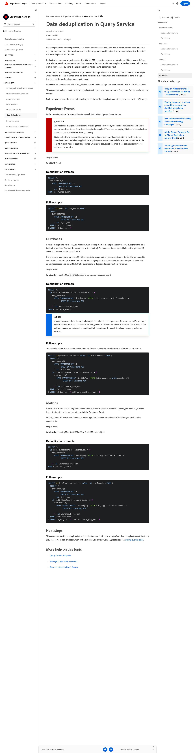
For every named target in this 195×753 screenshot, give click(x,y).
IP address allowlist (12, 180)
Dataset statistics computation (17, 126)
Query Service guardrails (14, 50)
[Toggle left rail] (36, 10)
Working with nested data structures (19, 88)
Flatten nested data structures (17, 93)
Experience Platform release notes (17, 190)
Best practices (10, 164)
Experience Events (165, 27)
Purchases (163, 43)
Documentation (53, 16)
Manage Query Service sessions (63, 561)
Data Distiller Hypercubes (14, 132)
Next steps (163, 75)
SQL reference (10, 169)
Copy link (177, 17)
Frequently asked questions (15, 175)
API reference (10, 185)
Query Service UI (11, 143)
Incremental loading (13, 109)
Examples (8, 78)
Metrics (162, 59)
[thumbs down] (111, 749)
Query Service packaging (14, 44)
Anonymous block (13, 99)
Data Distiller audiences (14, 72)
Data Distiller (10, 60)
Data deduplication (14, 115)
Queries (55, 35)
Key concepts (9, 83)
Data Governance (11, 159)
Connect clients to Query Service (64, 567)
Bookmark (165, 17)
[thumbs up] (105, 749)
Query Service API (11, 148)
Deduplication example (169, 33)
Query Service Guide (93, 16)
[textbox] (19, 24)
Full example (165, 38)
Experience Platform (72, 16)
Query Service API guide (60, 555)
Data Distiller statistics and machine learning (18, 66)
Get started (9, 55)
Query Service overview (14, 39)
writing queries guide (134, 539)
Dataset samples (12, 121)
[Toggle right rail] (159, 10)
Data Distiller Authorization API (17, 153)
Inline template (12, 104)
